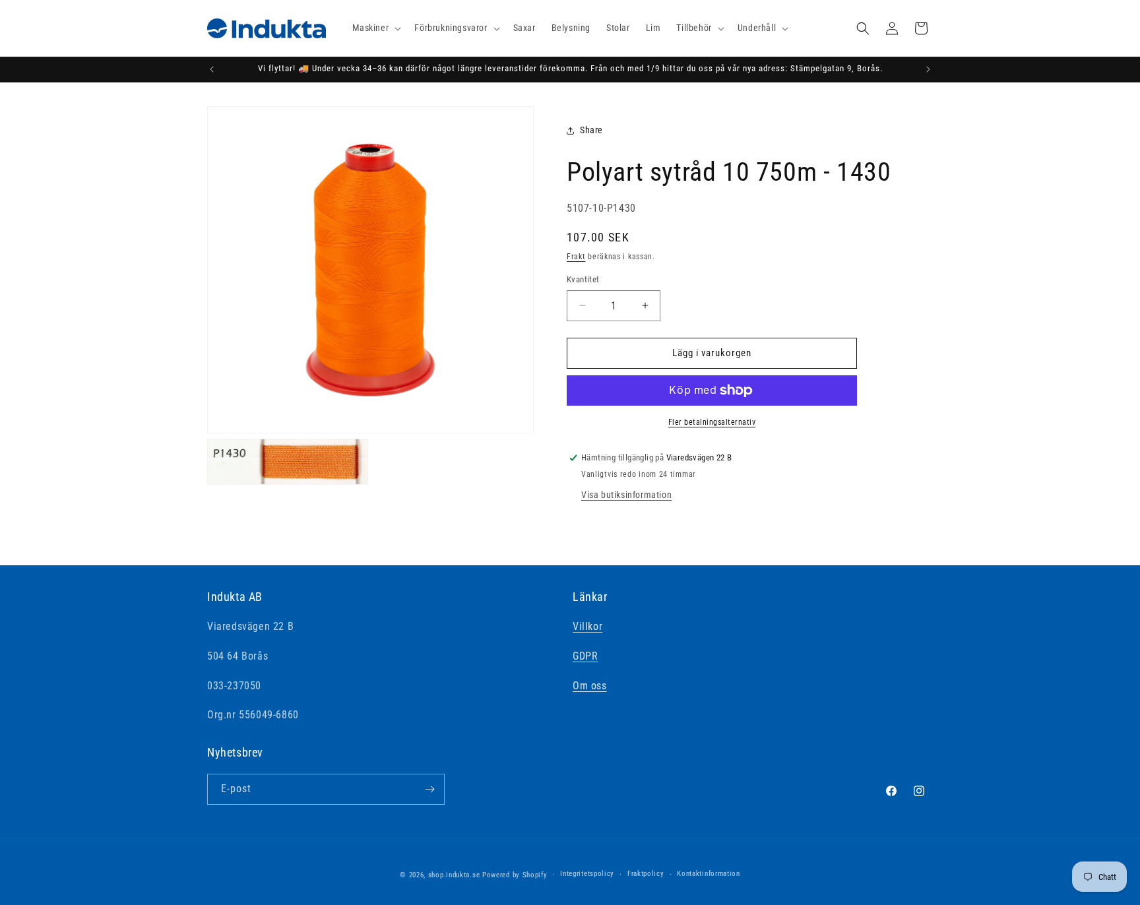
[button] (375, 28)
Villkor (587, 626)
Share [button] (591, 130)
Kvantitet (583, 279)
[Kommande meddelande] (928, 69)
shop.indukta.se (454, 875)
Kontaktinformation (708, 873)
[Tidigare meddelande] (211, 69)
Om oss (590, 685)
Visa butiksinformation (626, 494)
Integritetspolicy (587, 873)
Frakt (576, 256)
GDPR (585, 656)
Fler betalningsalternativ (712, 422)
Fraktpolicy (645, 873)
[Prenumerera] (429, 789)
